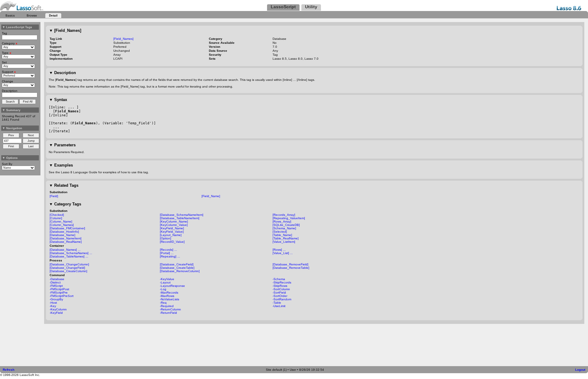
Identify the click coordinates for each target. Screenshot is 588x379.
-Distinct (55, 282)
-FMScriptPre (59, 292)
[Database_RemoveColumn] (180, 271)
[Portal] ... (167, 253)
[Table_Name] (282, 235)
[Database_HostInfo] (64, 231)
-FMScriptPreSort (62, 296)
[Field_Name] (211, 196)
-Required (167, 306)
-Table (277, 302)
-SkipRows (280, 285)
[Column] (56, 218)
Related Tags (63, 185)
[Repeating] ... (170, 256)
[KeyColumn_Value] (174, 225)
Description (62, 72)
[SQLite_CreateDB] (286, 225)
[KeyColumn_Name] (174, 221)
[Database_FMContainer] (67, 228)
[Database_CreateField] (177, 264)
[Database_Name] (62, 235)
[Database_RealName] (66, 241)
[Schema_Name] (284, 228)
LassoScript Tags (17, 27)
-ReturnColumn (170, 309)
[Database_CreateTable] (177, 267)
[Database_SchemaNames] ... (71, 253)
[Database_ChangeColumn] (69, 264)
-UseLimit (279, 306)
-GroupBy (56, 299)
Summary (11, 110)
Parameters (62, 145)
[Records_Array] (284, 214)
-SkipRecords (282, 282)
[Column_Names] (62, 225)
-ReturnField (168, 312)
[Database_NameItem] (65, 238)
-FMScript (56, 285)
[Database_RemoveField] (290, 264)
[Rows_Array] (282, 221)
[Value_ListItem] (284, 241)
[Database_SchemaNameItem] (181, 214)
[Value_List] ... (283, 253)
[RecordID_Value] (172, 241)
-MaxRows (167, 296)
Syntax (58, 99)
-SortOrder (280, 296)
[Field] (54, 196)
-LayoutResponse (172, 285)
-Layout (165, 282)
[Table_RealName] (286, 238)
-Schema (279, 279)
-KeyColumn (58, 309)
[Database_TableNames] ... (69, 256)
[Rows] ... (279, 249)
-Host (53, 302)
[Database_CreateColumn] (68, 271)
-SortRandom (282, 299)
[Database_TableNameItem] (179, 218)
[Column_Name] (61, 221)
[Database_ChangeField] (67, 267)
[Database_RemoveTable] (291, 267)
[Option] (165, 238)
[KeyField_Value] (172, 231)
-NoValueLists (169, 299)
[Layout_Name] (171, 235)
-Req (163, 302)
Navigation (12, 128)
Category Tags (65, 204)
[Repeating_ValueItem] (289, 218)
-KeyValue (167, 279)
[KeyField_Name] (172, 228)
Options (10, 157)
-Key (53, 306)
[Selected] (280, 231)
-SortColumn (281, 289)
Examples (61, 165)
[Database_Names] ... (65, 249)
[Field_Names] (65, 30)
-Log (163, 289)
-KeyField (56, 312)
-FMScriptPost (59, 289)
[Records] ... (168, 249)
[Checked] (57, 214)
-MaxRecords (169, 292)
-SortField (279, 292)
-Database (57, 279)
